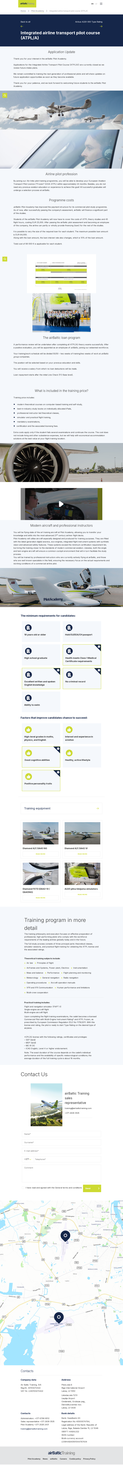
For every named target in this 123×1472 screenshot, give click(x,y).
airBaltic (53, 1459)
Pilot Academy (34, 1459)
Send (87, 1188)
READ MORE (40, 854)
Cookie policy (75, 1459)
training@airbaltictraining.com (34, 1429)
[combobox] (28, 1159)
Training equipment (37, 808)
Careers (63, 1459)
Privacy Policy (89, 1459)
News (45, 1459)
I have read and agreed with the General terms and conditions (53, 1187)
